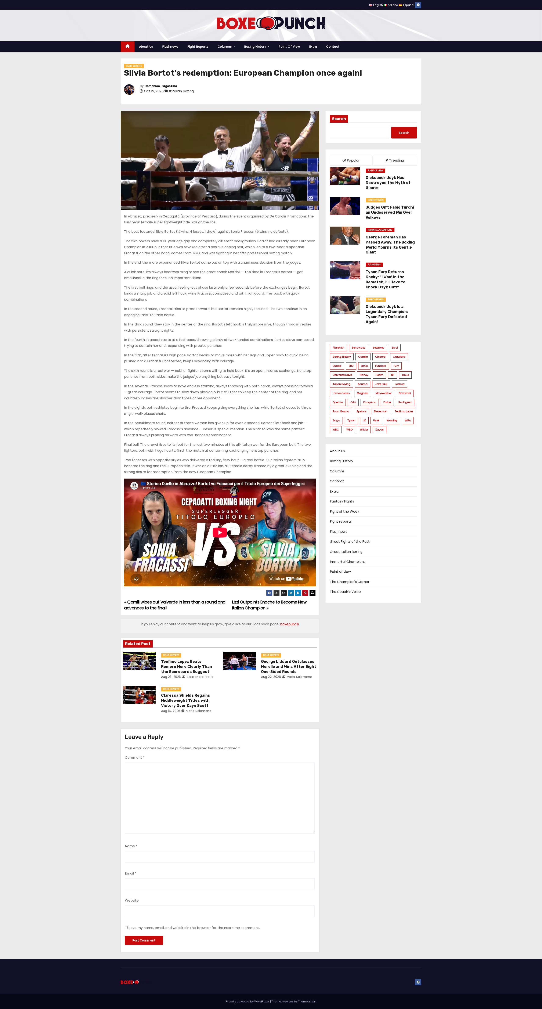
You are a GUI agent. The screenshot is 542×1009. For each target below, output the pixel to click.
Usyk (376, 420)
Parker (387, 402)
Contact (333, 46)
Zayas (379, 429)
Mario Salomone (299, 677)
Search (339, 118)
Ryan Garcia (341, 411)
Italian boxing (341, 384)
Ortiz (353, 402)
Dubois (337, 366)
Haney (364, 375)
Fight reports (198, 46)
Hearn (379, 375)
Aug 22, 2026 (271, 677)
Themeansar (307, 1001)
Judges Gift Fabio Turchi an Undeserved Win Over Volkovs (390, 212)
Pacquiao (369, 402)
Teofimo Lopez (404, 411)
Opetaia (338, 402)
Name (131, 846)
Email (130, 873)
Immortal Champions (380, 229)
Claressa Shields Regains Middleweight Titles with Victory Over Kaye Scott (185, 700)
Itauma (363, 384)
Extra (313, 46)
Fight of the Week (344, 511)
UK (364, 420)
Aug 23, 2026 (171, 677)
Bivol (395, 347)
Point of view (289, 46)
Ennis (364, 366)
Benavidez (358, 347)
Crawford (399, 356)
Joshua (400, 384)
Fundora (380, 366)
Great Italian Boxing (346, 551)
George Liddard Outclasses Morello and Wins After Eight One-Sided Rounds (288, 666)
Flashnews (170, 46)
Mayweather (383, 393)
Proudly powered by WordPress (248, 1001)
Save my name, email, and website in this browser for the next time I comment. (194, 927)
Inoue (405, 375)
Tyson (351, 420)
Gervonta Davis (343, 375)
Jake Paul (381, 384)
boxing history (342, 356)
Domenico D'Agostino (161, 86)
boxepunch (289, 624)
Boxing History (255, 46)
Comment (135, 757)
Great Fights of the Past (350, 541)
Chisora (380, 356)
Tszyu (336, 420)
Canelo (363, 356)
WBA (408, 420)
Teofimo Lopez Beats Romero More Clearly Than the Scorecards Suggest (186, 666)
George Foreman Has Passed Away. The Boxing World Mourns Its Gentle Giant (390, 245)
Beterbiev (378, 347)
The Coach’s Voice (345, 591)
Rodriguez (405, 402)
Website (132, 900)
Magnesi (362, 393)
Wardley (392, 420)
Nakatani (405, 393)
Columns (225, 46)
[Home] (127, 46)
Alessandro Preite (200, 677)
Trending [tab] (396, 160)
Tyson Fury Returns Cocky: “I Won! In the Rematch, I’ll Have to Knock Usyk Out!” (385, 279)
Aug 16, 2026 (170, 711)
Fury (396, 366)
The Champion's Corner (349, 581)
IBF (392, 375)
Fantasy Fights (342, 501)
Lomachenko (341, 393)
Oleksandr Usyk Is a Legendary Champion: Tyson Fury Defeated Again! (387, 314)
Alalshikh (338, 347)
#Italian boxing (181, 91)
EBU (351, 366)
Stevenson (380, 411)
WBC (336, 429)
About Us (146, 46)
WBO (349, 429)
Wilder (364, 429)
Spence (361, 411)
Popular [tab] (353, 160)
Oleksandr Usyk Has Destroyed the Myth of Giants (388, 182)
